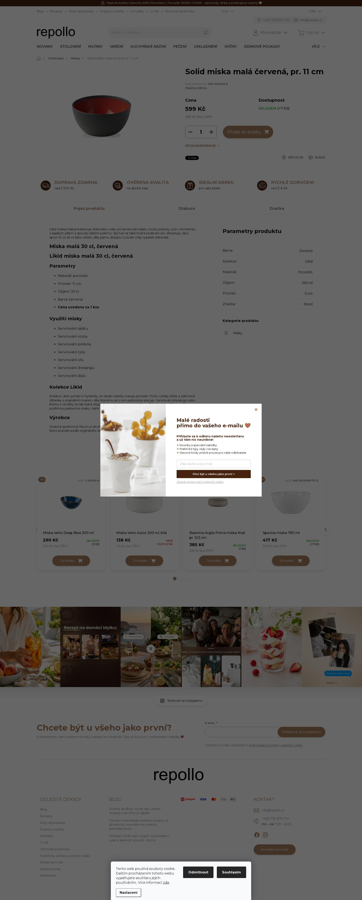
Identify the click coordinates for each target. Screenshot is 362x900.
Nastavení (128, 893)
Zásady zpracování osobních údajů (200, 482)
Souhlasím (231, 872)
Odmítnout (198, 872)
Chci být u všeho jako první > (214, 474)
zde (166, 883)
